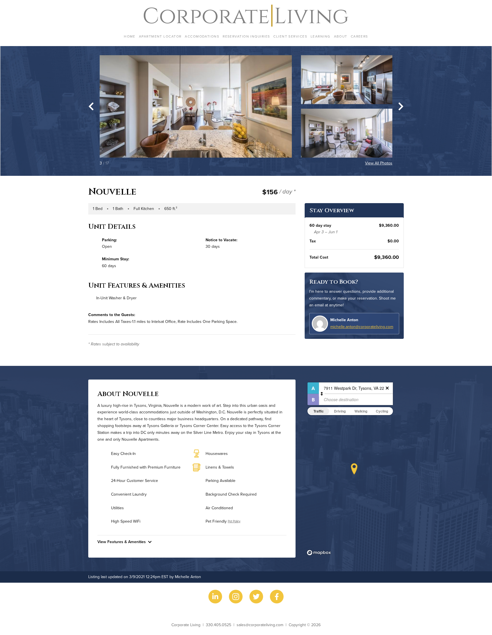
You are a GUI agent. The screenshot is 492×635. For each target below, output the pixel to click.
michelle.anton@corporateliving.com (361, 326)
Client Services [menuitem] (290, 36)
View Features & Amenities (121, 542)
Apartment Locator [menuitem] (160, 36)
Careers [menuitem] (359, 36)
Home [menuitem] (130, 36)
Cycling (382, 411)
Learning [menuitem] (321, 36)
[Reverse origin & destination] (322, 394)
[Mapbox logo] (318, 552)
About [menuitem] (340, 36)
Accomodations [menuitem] (202, 36)
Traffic (318, 411)
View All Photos (378, 163)
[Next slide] (401, 106)
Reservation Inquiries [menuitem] (246, 36)
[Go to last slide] (91, 106)
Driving (340, 411)
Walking (360, 411)
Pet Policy (234, 521)
